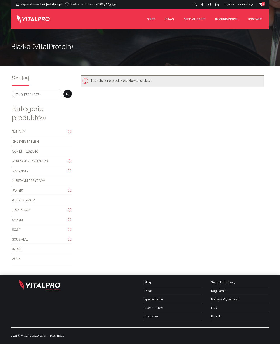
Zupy (16, 259)
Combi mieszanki (25, 151)
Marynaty (20, 171)
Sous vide (20, 239)
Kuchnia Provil (226, 19)
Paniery (18, 190)
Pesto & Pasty (23, 200)
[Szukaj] (67, 94)
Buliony (18, 132)
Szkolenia (151, 316)
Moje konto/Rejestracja (239, 4)
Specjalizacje (194, 19)
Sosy (16, 229)
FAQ (214, 308)
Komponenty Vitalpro (30, 161)
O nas (169, 19)
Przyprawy (21, 210)
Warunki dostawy (223, 282)
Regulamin (218, 291)
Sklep (151, 19)
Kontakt (255, 19)
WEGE (16, 249)
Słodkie (18, 220)
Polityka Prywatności (225, 299)
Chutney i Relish (25, 141)
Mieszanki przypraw (28, 180)
